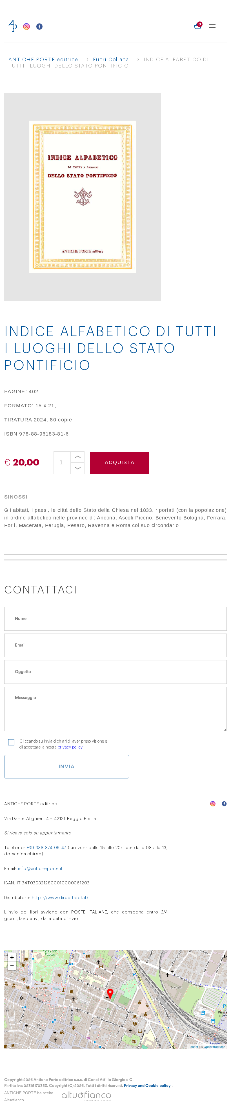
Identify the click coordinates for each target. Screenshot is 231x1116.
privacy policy (70, 747)
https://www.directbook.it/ (60, 898)
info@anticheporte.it (40, 869)
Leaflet (193, 1046)
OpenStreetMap (214, 1046)
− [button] (12, 965)
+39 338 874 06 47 (47, 848)
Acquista (119, 462)
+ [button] (12, 957)
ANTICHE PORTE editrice (43, 59)
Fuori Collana (111, 59)
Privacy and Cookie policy (147, 1086)
